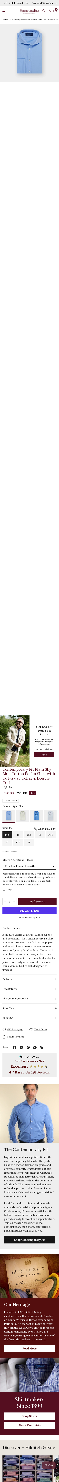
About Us (7, 1017)
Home (5, 19)
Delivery (7, 979)
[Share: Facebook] (14, 1047)
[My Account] (49, 11)
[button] (4, 11)
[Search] (44, 11)
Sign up (44, 754)
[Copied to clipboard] (41, 1047)
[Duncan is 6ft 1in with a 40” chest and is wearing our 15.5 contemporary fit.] (29, 394)
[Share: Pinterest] (28, 1047)
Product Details (11, 928)
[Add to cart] (37, 901)
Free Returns (9, 988)
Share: (5, 1047)
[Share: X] (21, 1047)
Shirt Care (8, 1008)
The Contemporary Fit (15, 998)
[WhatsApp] (35, 1047)
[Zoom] (29, 53)
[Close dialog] (57, 717)
